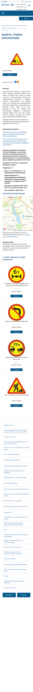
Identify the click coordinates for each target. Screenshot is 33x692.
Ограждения (7, 512)
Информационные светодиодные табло (15, 477)
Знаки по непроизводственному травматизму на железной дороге (13, 524)
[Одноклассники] (18, 82)
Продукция (14, 25)
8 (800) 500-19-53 (21, 7)
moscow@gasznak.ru (12, 236)
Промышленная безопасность (12, 547)
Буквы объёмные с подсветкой (13, 500)
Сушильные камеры (9, 558)
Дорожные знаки (9, 425)
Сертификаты (9, 595)
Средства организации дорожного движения (14, 582)
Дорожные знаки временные (9, 28)
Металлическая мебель (11, 483)
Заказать (9, 74)
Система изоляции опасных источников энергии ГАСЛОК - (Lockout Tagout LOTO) (15, 431)
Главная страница (6, 25)
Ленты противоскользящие (12, 454)
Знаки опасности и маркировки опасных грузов (15, 518)
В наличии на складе (10, 587)
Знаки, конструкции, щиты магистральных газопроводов (16, 535)
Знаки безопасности (10, 437)
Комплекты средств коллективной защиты (16, 489)
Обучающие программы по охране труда (16, 506)
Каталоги (23, 595)
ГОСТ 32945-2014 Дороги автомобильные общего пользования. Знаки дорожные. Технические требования (15, 134)
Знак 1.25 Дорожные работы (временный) (16, 395)
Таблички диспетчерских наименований (15, 564)
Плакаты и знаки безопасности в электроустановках (13, 541)
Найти (26, 18)
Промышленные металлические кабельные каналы (16, 495)
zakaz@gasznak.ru (21, 9)
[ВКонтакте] (15, 82)
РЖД (5, 529)
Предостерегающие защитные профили (15, 466)
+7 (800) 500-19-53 (21, 4)
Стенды (6, 576)
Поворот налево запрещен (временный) (16, 321)
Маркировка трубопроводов (12, 460)
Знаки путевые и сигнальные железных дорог (15, 570)
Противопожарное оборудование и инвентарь (14, 471)
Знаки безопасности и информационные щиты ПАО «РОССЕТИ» (15, 442)
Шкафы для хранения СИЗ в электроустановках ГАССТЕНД (12, 553)
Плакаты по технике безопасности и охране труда (16, 448)
